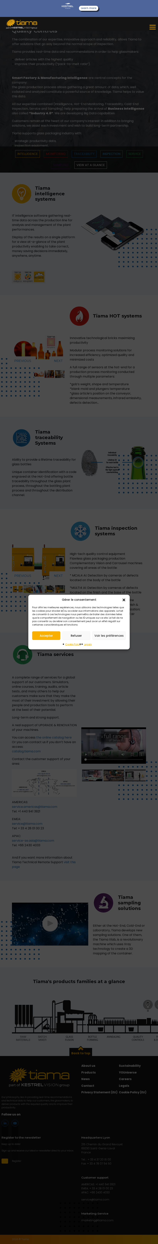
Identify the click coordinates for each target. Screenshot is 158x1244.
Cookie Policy (73, 644)
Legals (88, 644)
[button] (124, 600)
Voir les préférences (109, 635)
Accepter (46, 635)
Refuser (76, 635)
